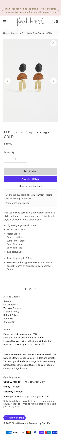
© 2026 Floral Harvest (15, 423)
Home (6, 33)
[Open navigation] (4, 21)
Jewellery (15, 33)
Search (7, 301)
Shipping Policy (11, 311)
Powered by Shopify (39, 423)
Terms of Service (12, 308)
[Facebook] (25, 288)
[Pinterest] (35, 288)
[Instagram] (30, 288)
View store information (18, 203)
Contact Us (9, 322)
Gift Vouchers (10, 304)
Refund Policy (10, 315)
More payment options (30, 186)
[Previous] (2, 10)
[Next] (58, 10)
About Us (8, 318)
